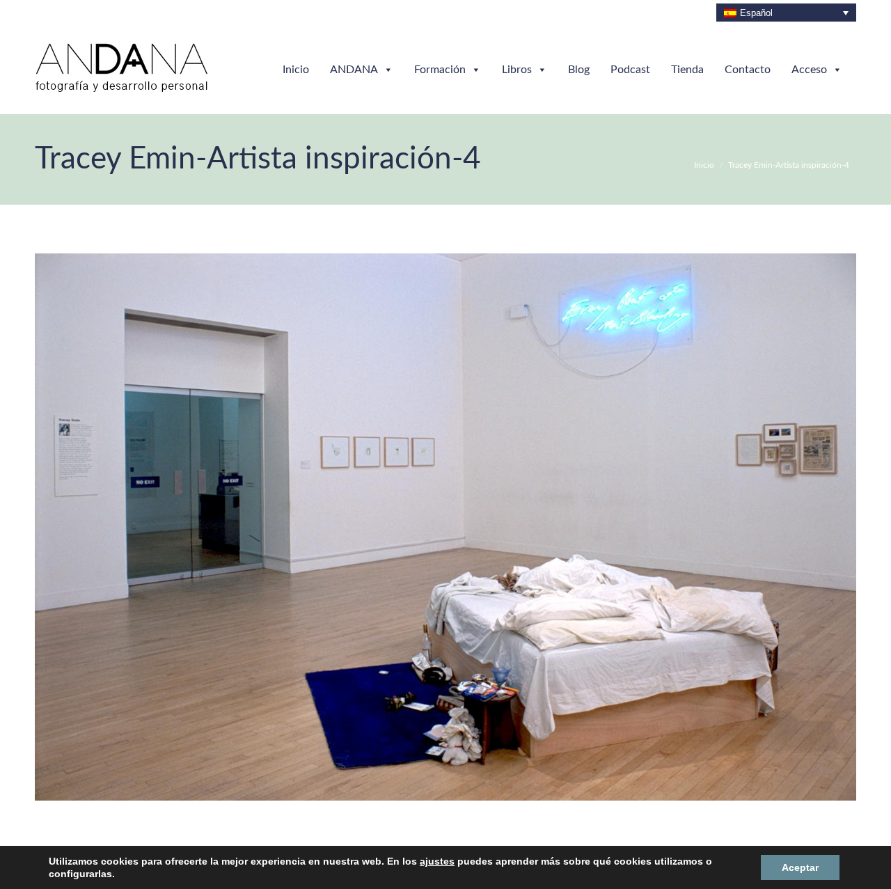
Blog (579, 69)
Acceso (809, 69)
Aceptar (799, 867)
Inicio (296, 69)
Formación (440, 69)
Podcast (630, 69)
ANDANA (354, 69)
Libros (517, 69)
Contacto (748, 69)
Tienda (687, 69)
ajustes (414, 867)
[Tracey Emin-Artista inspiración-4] (445, 527)
